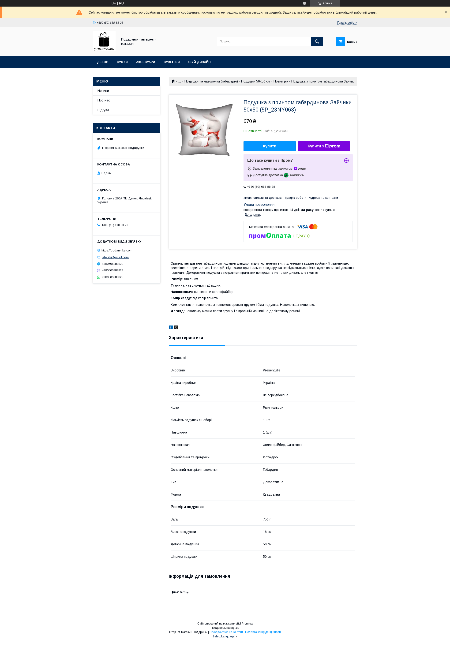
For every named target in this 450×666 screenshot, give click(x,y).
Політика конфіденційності (263, 632)
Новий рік (281, 81)
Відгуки (103, 110)
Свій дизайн (199, 62)
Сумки (122, 62)
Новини (103, 91)
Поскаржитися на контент (226, 632)
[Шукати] (317, 41)
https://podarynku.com (116, 250)
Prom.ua (247, 623)
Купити (269, 146)
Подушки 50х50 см (255, 81)
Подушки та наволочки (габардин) (211, 81)
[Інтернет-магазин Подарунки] (104, 50)
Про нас (104, 100)
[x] (176, 328)
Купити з (316, 146)
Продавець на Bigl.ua (225, 627)
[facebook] (171, 328)
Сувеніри (172, 62)
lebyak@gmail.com (115, 257)
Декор (102, 62)
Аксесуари (145, 62)
